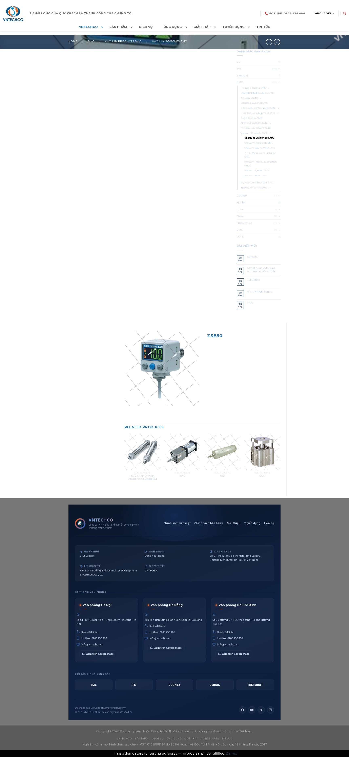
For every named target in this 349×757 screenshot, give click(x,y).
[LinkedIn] (261, 710)
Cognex (242, 195)
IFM (239, 68)
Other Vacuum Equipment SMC (260, 155)
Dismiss (231, 753)
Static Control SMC (251, 118)
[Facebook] (242, 710)
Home (72, 41)
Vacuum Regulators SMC (258, 142)
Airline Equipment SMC (254, 122)
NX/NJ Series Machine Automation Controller (261, 270)
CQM (262, 475)
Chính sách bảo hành (208, 523)
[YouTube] (251, 710)
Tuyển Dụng (210, 738)
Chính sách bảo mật (177, 523)
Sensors (252, 256)
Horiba (241, 202)
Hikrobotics (244, 223)
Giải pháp (191, 738)
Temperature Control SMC (256, 128)
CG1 (222, 475)
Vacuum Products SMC (123, 41)
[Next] (280, 461)
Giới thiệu (234, 523)
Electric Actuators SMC (254, 187)
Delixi (240, 216)
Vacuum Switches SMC (169, 41)
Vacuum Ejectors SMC (257, 170)
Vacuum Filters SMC (256, 175)
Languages (322, 13)
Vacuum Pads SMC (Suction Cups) (260, 163)
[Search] (344, 13)
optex (241, 209)
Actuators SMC (249, 98)
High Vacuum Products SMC (257, 182)
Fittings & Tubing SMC (253, 88)
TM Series (253, 279)
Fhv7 (250, 303)
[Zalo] (270, 710)
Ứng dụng (174, 738)
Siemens (242, 75)
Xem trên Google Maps (100, 654)
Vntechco (124, 738)
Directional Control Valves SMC (258, 108)
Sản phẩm (142, 738)
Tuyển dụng (252, 523)
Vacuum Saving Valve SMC (259, 148)
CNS (182, 475)
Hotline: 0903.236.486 (94, 638)
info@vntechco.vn (92, 644)
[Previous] (125, 461)
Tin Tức (227, 738)
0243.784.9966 (89, 632)
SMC (91, 41)
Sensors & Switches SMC (254, 102)
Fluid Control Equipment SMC (258, 113)
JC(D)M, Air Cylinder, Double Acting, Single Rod (142, 477)
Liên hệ (269, 523)
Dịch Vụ (158, 738)
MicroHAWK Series (259, 291)
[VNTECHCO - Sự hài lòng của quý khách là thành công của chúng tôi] (13, 13)
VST (239, 61)
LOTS (240, 236)
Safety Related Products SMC (257, 93)
